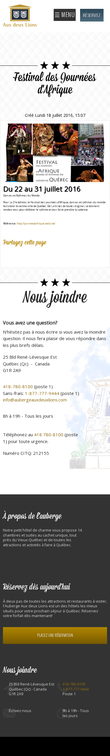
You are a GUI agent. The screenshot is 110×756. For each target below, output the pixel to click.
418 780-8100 (48, 434)
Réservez (92, 15)
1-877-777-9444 (42, 393)
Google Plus (33, 255)
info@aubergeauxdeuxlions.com (35, 400)
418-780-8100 (18, 386)
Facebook (8, 255)
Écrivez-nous (20, 710)
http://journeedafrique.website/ (36, 223)
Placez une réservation (55, 635)
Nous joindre (55, 298)
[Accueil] (20, 16)
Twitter (21, 255)
